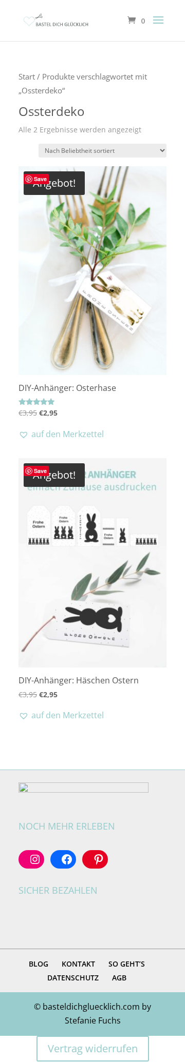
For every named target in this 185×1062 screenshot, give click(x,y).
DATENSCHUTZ (73, 977)
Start (26, 76)
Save (40, 179)
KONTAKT (78, 964)
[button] (61, 434)
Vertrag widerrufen (93, 1048)
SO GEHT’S (126, 964)
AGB (119, 977)
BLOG (38, 964)
